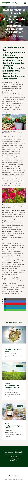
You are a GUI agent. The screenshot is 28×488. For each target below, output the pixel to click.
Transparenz (19, 329)
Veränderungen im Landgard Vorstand (12, 386)
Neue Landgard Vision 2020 (13, 350)
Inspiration (20, 406)
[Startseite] (14, 452)
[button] (5, 299)
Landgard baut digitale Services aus (13, 427)
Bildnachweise (14, 460)
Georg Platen (20, 36)
